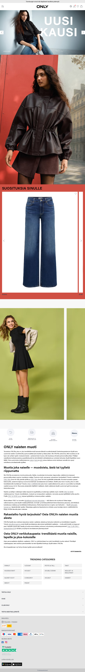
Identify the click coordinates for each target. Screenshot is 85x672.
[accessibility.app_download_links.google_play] (7, 666)
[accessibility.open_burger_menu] (3, 6)
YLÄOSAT (28, 565)
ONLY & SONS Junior (15, 496)
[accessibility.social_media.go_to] (3, 643)
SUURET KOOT (9, 578)
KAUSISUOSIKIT (9, 571)
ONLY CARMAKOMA (34, 484)
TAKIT (67, 565)
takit (41, 460)
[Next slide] (83, 32)
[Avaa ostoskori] (81, 6)
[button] (42, 1)
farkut (36, 460)
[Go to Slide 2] (42, 51)
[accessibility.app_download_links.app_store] (17, 666)
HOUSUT (27, 571)
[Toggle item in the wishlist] (16, 193)
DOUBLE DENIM (50, 571)
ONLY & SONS (68, 492)
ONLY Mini (7, 479)
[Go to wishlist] (78, 7)
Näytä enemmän (76, 551)
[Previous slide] (2, 32)
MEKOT (6, 583)
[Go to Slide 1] (39, 51)
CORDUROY (29, 578)
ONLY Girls (34, 479)
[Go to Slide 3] (46, 51)
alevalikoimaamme (15, 524)
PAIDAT (27, 583)
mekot (32, 460)
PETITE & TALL (50, 565)
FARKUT (7, 565)
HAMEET (68, 578)
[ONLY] (42, 7)
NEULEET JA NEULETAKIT (69, 572)
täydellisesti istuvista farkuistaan (34, 500)
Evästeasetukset (42, 670)
